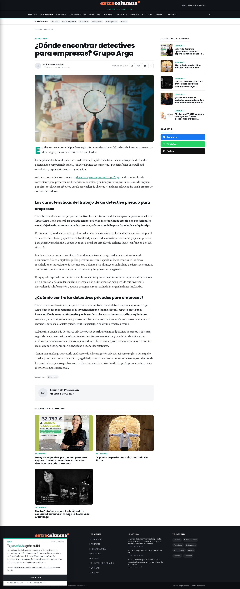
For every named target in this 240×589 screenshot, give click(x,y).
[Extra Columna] (120, 4)
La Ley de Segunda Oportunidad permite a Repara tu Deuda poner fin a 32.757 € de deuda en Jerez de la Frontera (61, 460)
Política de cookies (198, 586)
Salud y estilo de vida (128, 14)
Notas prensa (111, 21)
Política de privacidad (181, 586)
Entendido (35, 578)
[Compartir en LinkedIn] (144, 65)
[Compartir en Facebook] (138, 65)
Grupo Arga (112, 177)
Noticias (55, 21)
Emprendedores (78, 14)
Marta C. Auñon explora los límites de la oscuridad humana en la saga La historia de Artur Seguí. (62, 514)
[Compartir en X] (132, 65)
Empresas (171, 14)
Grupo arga (52, 377)
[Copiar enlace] (151, 65)
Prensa (124, 21)
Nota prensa (97, 21)
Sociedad (147, 14)
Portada (32, 14)
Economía (61, 14)
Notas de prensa (69, 21)
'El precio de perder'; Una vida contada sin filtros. (122, 459)
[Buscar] (210, 14)
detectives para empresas (90, 177)
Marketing (94, 14)
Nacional (108, 14)
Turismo (159, 14)
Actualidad (46, 14)
